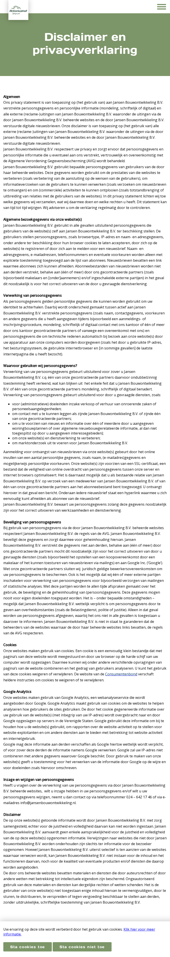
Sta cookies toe (27, 947)
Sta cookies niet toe (82, 947)
